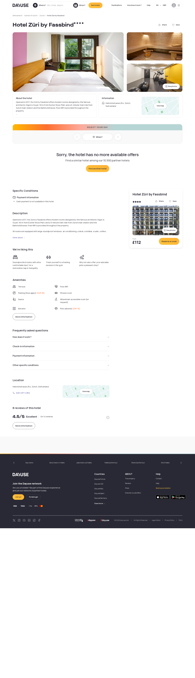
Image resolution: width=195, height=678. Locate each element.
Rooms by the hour (138, 463)
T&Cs (180, 520)
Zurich (42, 15)
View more (18, 237)
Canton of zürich (30, 15)
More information (23, 316)
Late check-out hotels (84, 463)
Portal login (33, 497)
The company (130, 478)
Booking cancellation (163, 488)
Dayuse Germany (100, 498)
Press (127, 488)
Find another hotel (98, 168)
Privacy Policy (169, 520)
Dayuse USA (98, 484)
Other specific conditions (26, 365)
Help (148, 5)
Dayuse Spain (99, 493)
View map (160, 106)
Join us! (18, 497)
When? (99, 137)
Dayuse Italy (98, 488)
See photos (172, 86)
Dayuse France (99, 479)
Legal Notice (156, 520)
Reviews (128, 483)
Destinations (117, 5)
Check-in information (23, 346)
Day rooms (29, 463)
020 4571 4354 (23, 393)
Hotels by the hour (111, 463)
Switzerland (17, 15)
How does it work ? (134, 5)
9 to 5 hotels (165, 463)
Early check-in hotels (56, 463)
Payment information (23, 355)
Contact (159, 478)
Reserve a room (169, 241)
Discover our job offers (133, 493)
